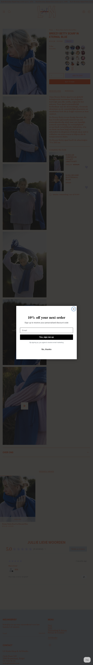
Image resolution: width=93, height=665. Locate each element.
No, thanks (46, 349)
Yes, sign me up (46, 337)
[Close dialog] (74, 309)
